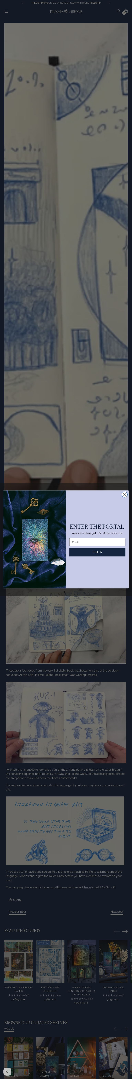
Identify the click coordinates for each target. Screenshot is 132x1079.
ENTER (97, 552)
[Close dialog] (125, 494)
